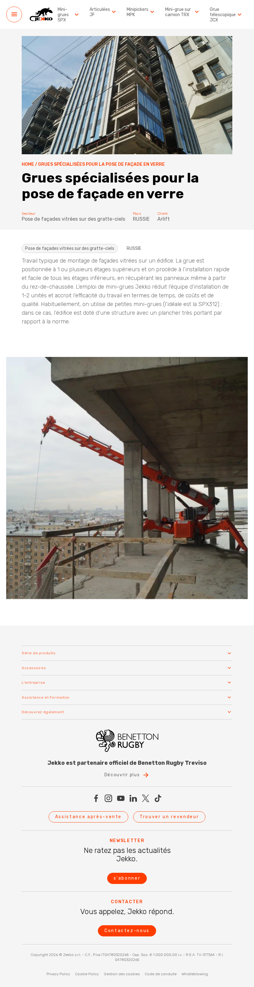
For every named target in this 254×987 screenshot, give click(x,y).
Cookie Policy (87, 974)
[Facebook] (96, 798)
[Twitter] (145, 798)
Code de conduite (161, 974)
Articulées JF (100, 12)
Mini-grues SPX (63, 15)
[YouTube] (121, 798)
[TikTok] (158, 798)
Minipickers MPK (137, 12)
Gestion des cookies (122, 974)
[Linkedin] (133, 798)
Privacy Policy (58, 974)
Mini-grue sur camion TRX (178, 12)
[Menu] (14, 14)
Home (28, 164)
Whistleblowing (195, 974)
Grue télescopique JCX (223, 15)
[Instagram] (108, 798)
